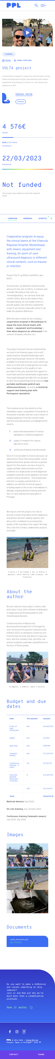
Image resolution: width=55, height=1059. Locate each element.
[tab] (12, 218)
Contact (20, 102)
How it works (17, 1007)
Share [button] (41, 1054)
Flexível (9, 54)
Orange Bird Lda (32, 1040)
